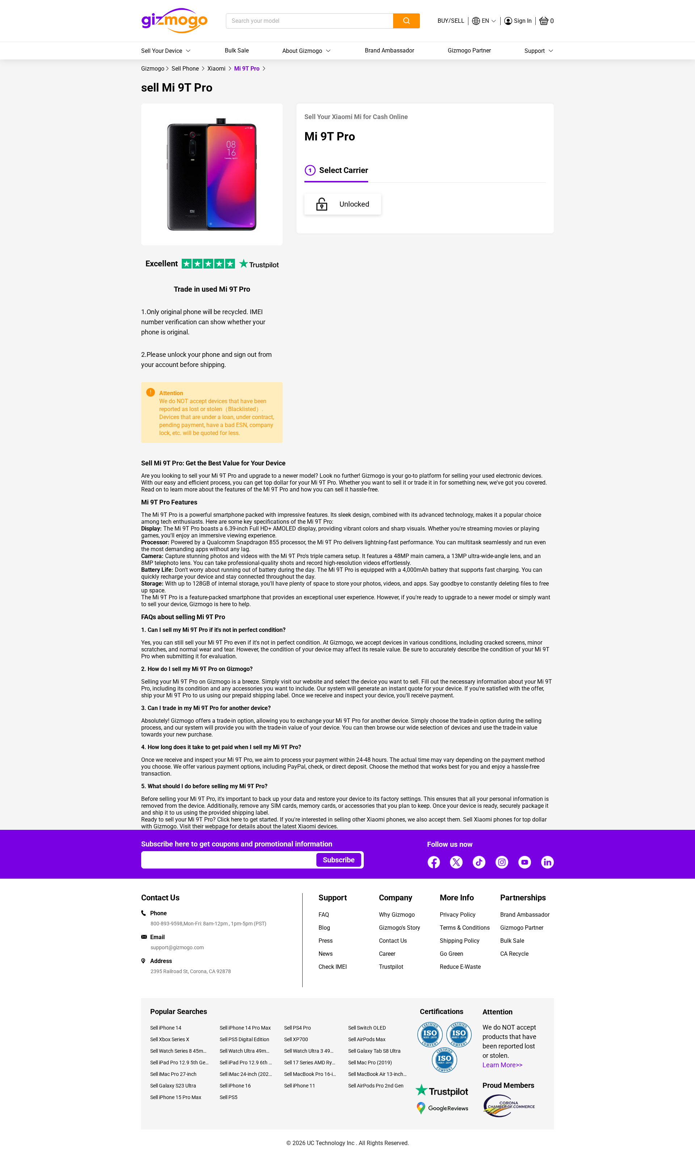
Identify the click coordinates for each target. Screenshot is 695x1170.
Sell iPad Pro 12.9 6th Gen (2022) (246, 1062)
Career (387, 953)
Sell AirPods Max (367, 1039)
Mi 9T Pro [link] (247, 68)
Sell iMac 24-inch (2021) (246, 1074)
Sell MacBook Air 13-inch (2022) (377, 1074)
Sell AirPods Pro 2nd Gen (376, 1086)
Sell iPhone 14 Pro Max (245, 1028)
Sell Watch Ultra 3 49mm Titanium (310, 1051)
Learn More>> (502, 1065)
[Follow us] (433, 862)
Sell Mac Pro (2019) (370, 1062)
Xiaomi (217, 68)
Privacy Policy (458, 914)
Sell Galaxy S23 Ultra (173, 1086)
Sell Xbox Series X (169, 1039)
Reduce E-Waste (460, 966)
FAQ (324, 914)
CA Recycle (514, 953)
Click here (229, 819)
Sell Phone (186, 68)
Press (326, 940)
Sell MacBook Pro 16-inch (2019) (310, 1074)
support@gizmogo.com (177, 947)
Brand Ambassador (389, 50)
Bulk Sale (237, 50)
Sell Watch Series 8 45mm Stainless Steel (179, 1051)
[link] (152, 68)
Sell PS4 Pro (297, 1028)
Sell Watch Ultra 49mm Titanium (246, 1051)
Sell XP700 (296, 1039)
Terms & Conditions (465, 927)
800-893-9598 (166, 923)
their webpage (210, 826)
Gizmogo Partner (469, 50)
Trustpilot (391, 966)
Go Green (451, 953)
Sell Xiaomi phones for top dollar (505, 819)
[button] (484, 21)
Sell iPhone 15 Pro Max (175, 1097)
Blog (324, 927)
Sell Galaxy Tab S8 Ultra (374, 1051)
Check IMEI (333, 966)
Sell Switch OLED (367, 1028)
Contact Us (393, 940)
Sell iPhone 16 (235, 1086)
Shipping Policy (460, 940)
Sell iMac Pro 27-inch (173, 1074)
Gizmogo (152, 68)
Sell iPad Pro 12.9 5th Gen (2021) (179, 1062)
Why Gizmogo (397, 914)
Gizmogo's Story (399, 927)
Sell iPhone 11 (299, 1086)
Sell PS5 (228, 1097)
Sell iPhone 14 (165, 1028)
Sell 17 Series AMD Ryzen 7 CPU (310, 1062)
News (326, 953)
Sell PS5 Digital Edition (244, 1039)
